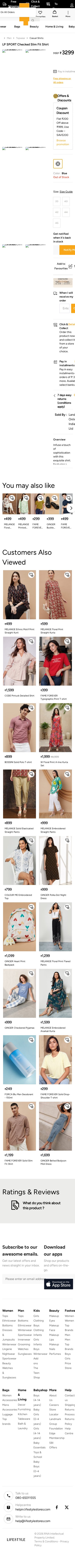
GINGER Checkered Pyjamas (19, 1027)
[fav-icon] (40, 13)
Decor (21, 1404)
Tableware (24, 1419)
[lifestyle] (16, 1539)
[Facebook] (56, 1507)
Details (62, 281)
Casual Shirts (36, 38)
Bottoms (7, 1325)
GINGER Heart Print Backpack (15, 963)
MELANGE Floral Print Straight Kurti (9, 526)
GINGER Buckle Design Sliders (51, 526)
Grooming (24, 1344)
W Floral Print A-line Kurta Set (54, 764)
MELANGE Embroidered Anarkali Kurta (53, 1029)
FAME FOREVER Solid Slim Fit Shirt (18, 1162)
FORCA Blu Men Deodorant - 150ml (19, 1096)
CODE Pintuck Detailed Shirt (19, 695)
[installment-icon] (55, 71)
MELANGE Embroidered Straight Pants (53, 830)
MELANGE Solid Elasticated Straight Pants (19, 830)
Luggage (7, 1414)
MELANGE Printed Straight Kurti (23, 526)
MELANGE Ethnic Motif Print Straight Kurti (19, 631)
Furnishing (24, 1409)
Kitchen (22, 1414)
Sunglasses (25, 1354)
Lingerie (7, 1349)
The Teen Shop (36, 1372)
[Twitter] (67, 1507)
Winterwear (9, 1344)
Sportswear (9, 1358)
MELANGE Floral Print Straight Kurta (52, 631)
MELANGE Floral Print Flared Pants (55, 963)
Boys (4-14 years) (37, 1400)
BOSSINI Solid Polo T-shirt (18, 762)
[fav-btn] (12, 498)
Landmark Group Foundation (56, 1423)
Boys (68, 1354)
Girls (67, 1358)
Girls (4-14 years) (37, 1433)
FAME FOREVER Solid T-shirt (37, 526)
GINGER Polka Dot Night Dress (53, 897)
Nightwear (8, 1354)
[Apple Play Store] (58, 1284)
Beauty (6, 1363)
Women (69, 1316)
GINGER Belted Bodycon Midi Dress (53, 1162)
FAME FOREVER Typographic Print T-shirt (54, 697)
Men (9, 38)
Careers (54, 1405)
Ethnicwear (9, 1320)
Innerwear (24, 1339)
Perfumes (55, 1354)
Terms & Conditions (46, 1541)
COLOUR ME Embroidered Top (18, 897)
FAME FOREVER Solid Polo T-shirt (66, 526)
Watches (23, 1349)
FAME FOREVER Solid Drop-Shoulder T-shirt (55, 1096)
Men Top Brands (69, 1344)
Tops (5, 1316)
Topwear (20, 38)
